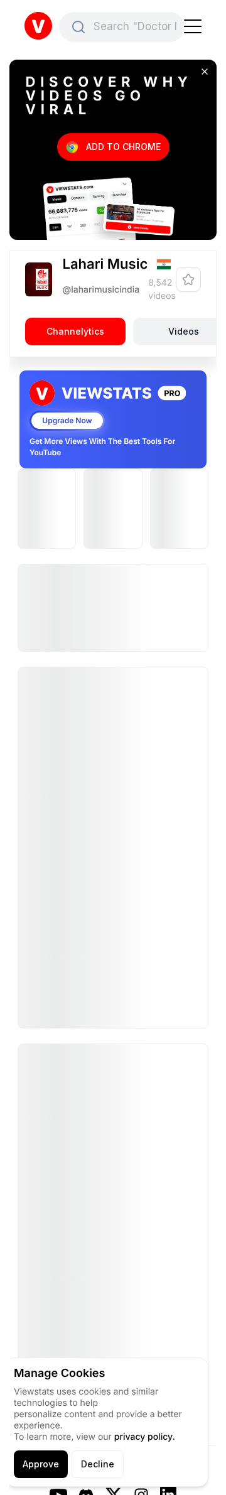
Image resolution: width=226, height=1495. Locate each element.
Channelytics (75, 332)
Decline (97, 1464)
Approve (41, 1464)
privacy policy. (144, 1437)
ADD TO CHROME (123, 146)
